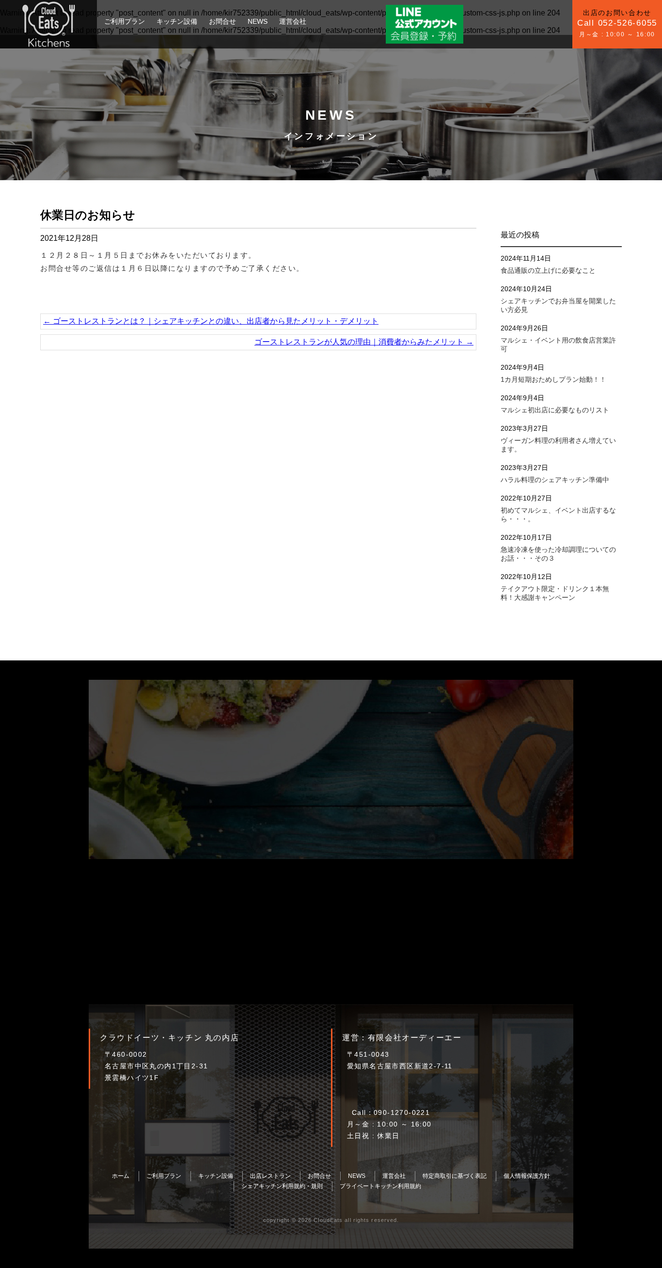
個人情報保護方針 (527, 1176)
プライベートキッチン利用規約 (380, 1186)
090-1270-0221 (402, 1112)
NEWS (258, 21)
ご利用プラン (124, 21)
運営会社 (292, 21)
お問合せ (222, 21)
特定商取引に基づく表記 (455, 1176)
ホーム (120, 1176)
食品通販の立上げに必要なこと (548, 270)
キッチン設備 (177, 21)
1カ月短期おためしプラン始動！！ (553, 379)
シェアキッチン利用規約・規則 (282, 1186)
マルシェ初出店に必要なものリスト (555, 410)
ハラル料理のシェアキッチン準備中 (555, 480)
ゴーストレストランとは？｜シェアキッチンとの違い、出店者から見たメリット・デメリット (210, 321)
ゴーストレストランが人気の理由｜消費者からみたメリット (363, 342)
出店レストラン (270, 1176)
